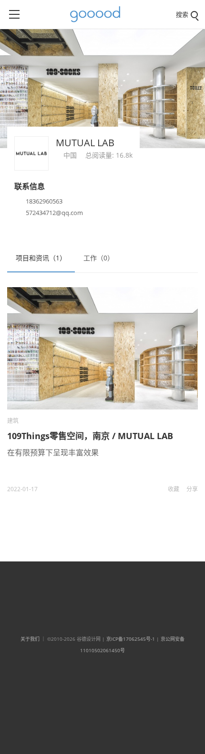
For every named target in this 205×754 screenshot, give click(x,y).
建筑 (13, 421)
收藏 (173, 489)
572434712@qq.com (54, 212)
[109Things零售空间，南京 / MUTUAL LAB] (102, 348)
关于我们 (30, 639)
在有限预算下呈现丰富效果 (53, 452)
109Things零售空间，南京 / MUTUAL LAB (90, 436)
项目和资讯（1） (41, 257)
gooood (98, 14)
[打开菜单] (14, 14)
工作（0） (98, 257)
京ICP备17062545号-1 (130, 639)
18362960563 (44, 201)
